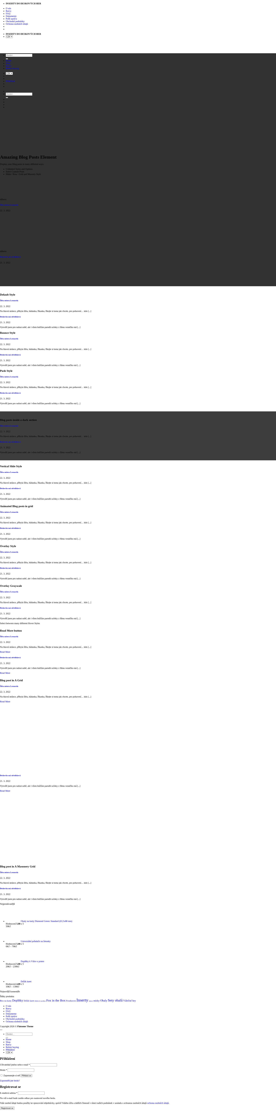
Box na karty (6, 1001)
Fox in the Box (55, 1000)
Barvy (8, 11)
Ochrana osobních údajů (17, 24)
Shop (8, 1042)
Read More (5, 652)
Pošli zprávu (11, 19)
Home (8, 1039)
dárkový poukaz (40, 1001)
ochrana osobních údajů (158, 1103)
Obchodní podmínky (15, 21)
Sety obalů (115, 1000)
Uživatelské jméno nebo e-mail (15, 1064)
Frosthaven (71, 1000)
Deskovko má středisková (10, 257)
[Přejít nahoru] (1, 1029)
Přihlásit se (26, 1076)
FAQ (8, 13)
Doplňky (17, 1000)
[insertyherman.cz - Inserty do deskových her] (9, 50)
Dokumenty (11, 16)
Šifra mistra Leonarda (9, 205)
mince (91, 1001)
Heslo (3, 1070)
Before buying (12, 1047)
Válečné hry (129, 1000)
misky (96, 1000)
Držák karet (29, 1000)
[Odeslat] (7, 1037)
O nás (8, 8)
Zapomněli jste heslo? (10, 1080)
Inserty (82, 1000)
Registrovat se (7, 1108)
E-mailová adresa (8, 1093)
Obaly (103, 1000)
